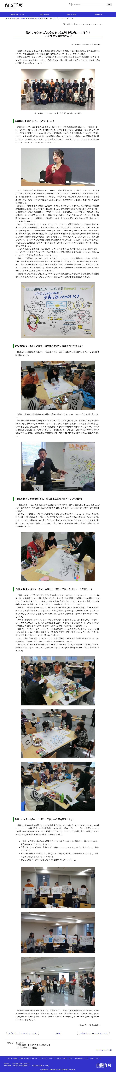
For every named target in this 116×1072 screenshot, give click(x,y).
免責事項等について (81, 1058)
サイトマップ (94, 1058)
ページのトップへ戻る (105, 1050)
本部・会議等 (21, 18)
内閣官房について (17, 14)
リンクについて (47, 1058)
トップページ (10, 18)
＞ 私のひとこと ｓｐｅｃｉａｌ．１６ (93, 1033)
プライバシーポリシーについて (29, 1058)
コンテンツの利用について (63, 1058)
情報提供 (98, 14)
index (58, 1033)
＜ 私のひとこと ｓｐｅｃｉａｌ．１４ (23, 1033)
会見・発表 (44, 14)
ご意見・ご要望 (11, 1058)
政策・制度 (71, 14)
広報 (37, 18)
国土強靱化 (31, 18)
